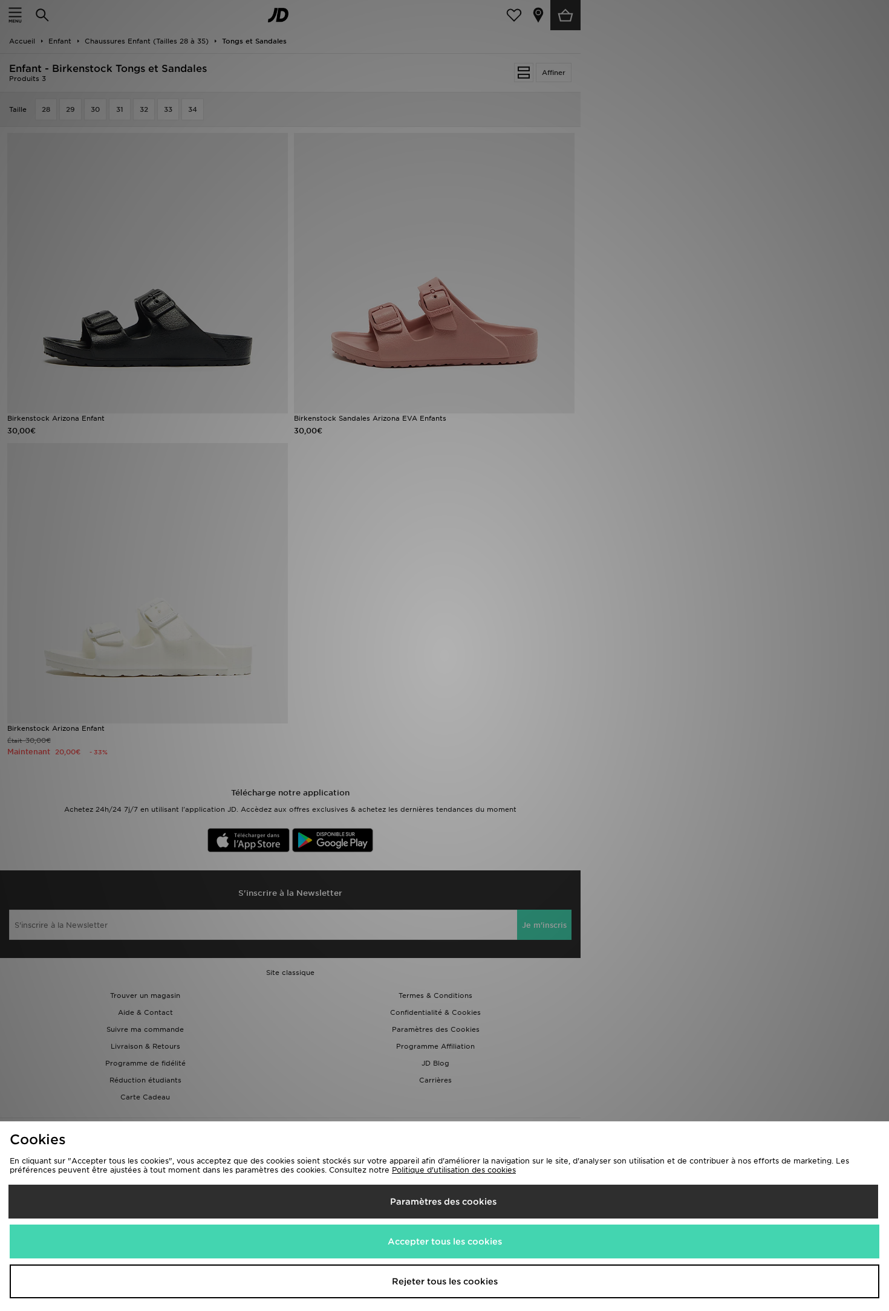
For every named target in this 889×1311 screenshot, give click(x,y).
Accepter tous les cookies (445, 1241)
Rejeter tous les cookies (445, 1281)
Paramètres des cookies (443, 1201)
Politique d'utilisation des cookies (454, 1169)
